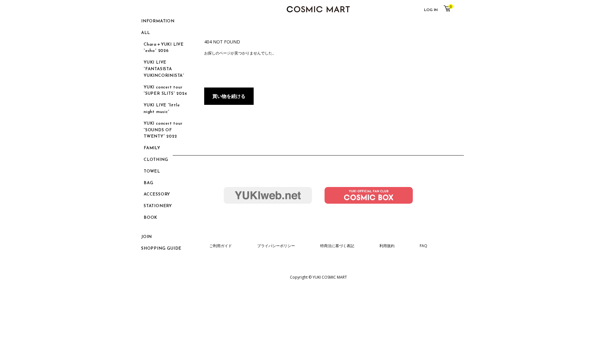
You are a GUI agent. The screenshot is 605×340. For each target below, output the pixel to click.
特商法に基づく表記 (337, 245)
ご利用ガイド (220, 245)
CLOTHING (156, 160)
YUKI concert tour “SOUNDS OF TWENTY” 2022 (163, 130)
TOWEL (152, 171)
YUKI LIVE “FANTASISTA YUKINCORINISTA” (164, 69)
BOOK (150, 218)
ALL (145, 33)
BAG (148, 183)
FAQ (423, 245)
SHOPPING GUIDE (161, 248)
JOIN (146, 237)
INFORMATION (158, 21)
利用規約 (387, 245)
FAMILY (152, 148)
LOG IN (431, 10)
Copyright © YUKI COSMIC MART (318, 277)
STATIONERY (158, 206)
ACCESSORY (157, 194)
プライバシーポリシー (276, 245)
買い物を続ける (228, 96)
